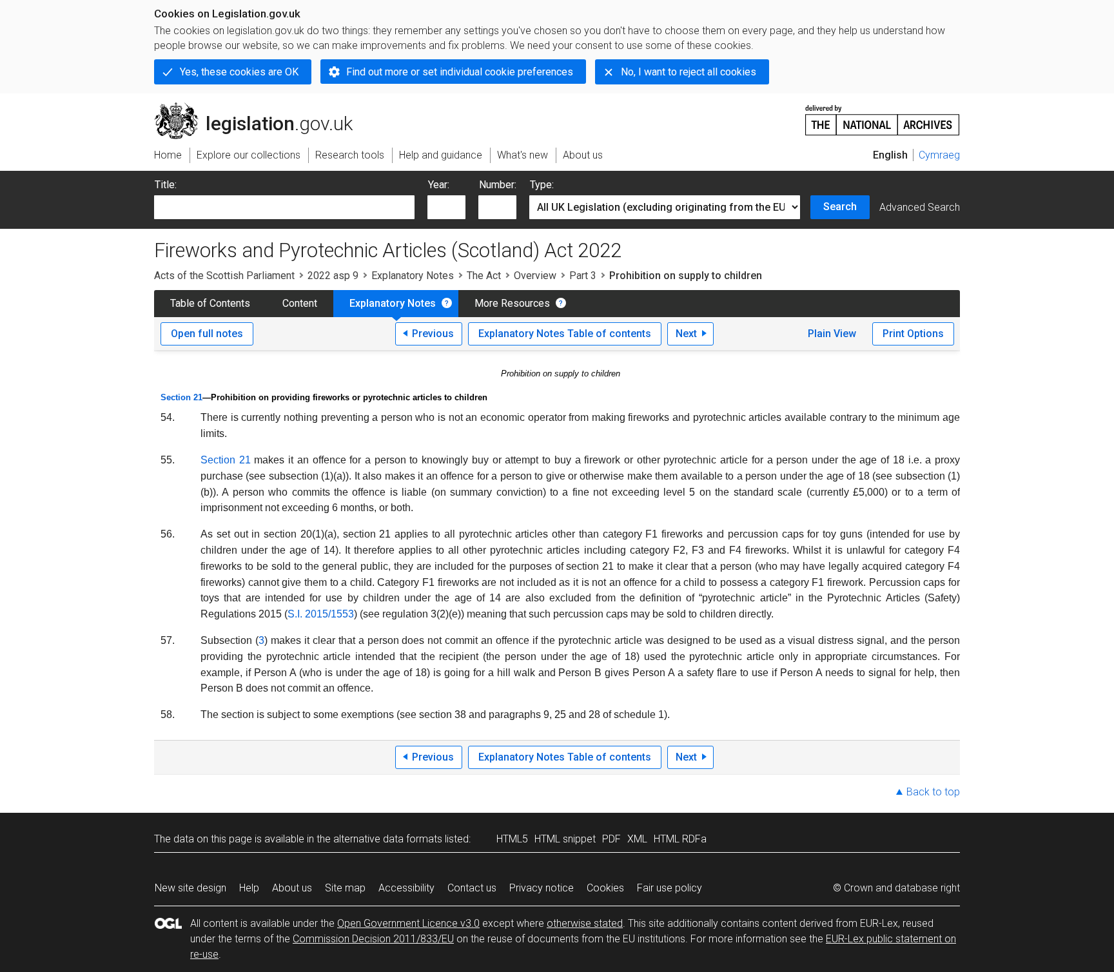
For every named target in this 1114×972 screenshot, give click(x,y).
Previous (433, 333)
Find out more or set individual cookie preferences (459, 72)
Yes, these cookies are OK (239, 72)
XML (637, 839)
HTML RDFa (680, 839)
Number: (497, 185)
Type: (542, 185)
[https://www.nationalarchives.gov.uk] (882, 115)
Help (249, 888)
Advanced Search (919, 207)
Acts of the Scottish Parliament (224, 275)
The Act (484, 275)
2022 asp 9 (333, 275)
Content (299, 303)
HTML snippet (565, 839)
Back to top (933, 792)
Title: (166, 185)
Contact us (471, 888)
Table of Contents (210, 303)
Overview (535, 275)
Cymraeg (939, 155)
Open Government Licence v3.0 (408, 923)
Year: (438, 185)
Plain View (832, 333)
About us (292, 888)
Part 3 (582, 275)
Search (840, 206)
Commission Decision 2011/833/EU (373, 939)
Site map (345, 888)
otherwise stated (585, 923)
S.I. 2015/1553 (321, 613)
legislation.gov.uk (261, 107)
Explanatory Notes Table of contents (564, 333)
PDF (611, 839)
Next (686, 333)
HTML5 (512, 839)
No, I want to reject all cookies (688, 72)
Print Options (913, 333)
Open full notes (207, 333)
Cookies (605, 888)
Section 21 (181, 397)
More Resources (512, 303)
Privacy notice (541, 888)
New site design (190, 888)
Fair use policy (669, 888)
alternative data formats (387, 839)
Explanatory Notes (412, 275)
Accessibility (406, 888)
